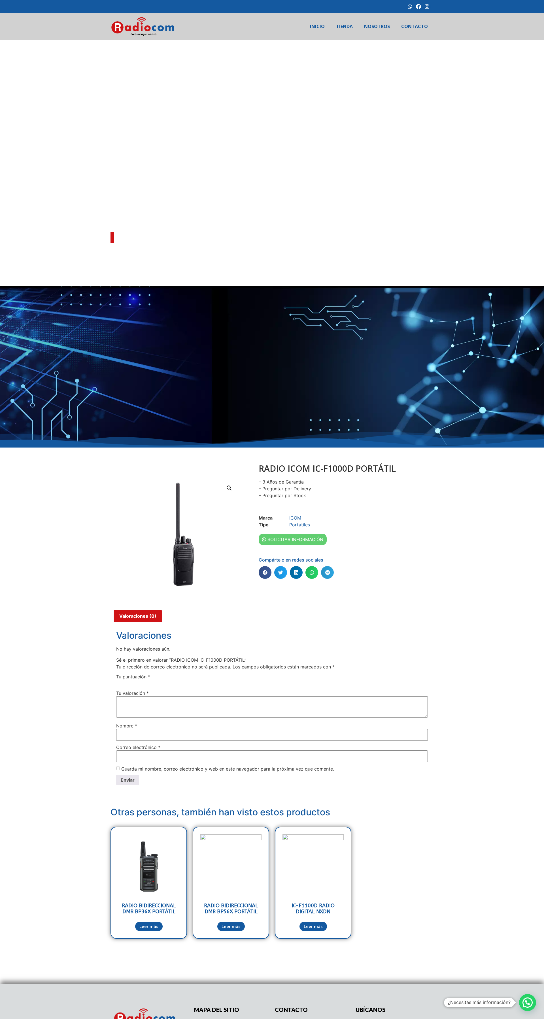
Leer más (148, 926)
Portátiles (299, 525)
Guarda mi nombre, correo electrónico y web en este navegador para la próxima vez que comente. (227, 769)
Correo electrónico (138, 747)
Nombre (126, 725)
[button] (265, 572)
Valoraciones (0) (137, 616)
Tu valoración (132, 693)
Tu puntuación (133, 676)
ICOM (136, 247)
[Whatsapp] (409, 6)
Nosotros (377, 26)
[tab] (138, 616)
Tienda (344, 26)
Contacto (414, 26)
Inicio (317, 26)
